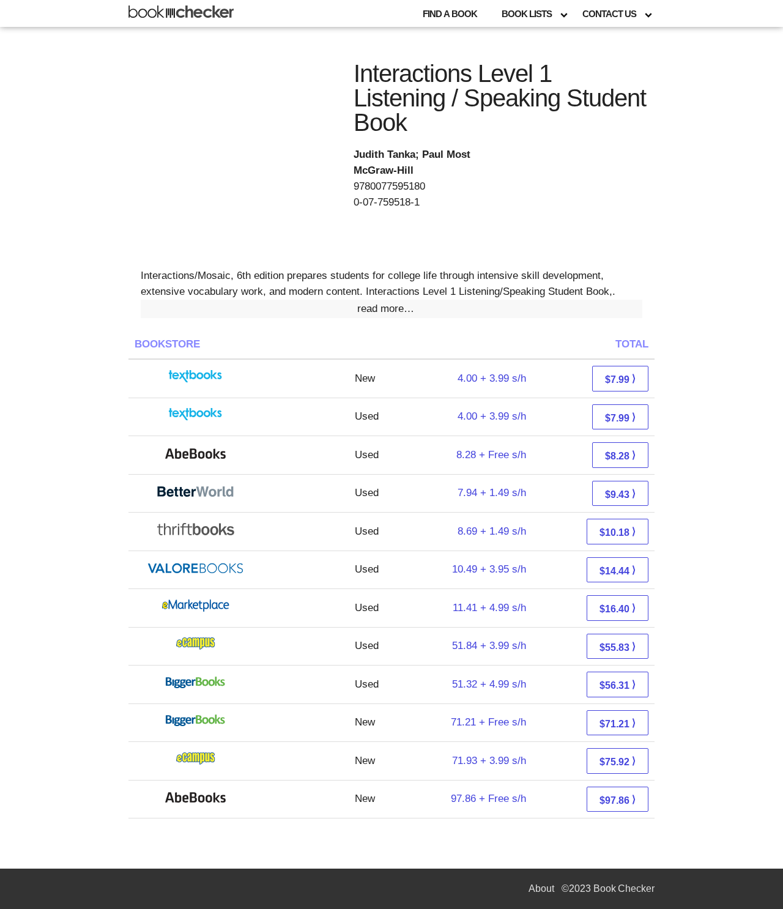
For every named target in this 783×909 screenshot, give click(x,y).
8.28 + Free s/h (491, 455)
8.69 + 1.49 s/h (492, 531)
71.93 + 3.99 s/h (489, 760)
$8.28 (620, 455)
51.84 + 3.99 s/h (489, 645)
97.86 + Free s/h (488, 798)
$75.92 (617, 761)
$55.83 (617, 647)
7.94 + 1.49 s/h (492, 493)
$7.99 (620, 379)
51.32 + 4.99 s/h (489, 684)
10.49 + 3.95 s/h (489, 569)
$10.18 (617, 532)
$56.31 (617, 685)
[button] (391, 309)
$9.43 (620, 494)
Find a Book (450, 14)
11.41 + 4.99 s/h (489, 608)
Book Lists (527, 14)
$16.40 (617, 608)
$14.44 (617, 570)
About (541, 888)
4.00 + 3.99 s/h (492, 378)
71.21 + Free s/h (488, 722)
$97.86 (617, 800)
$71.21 (617, 723)
